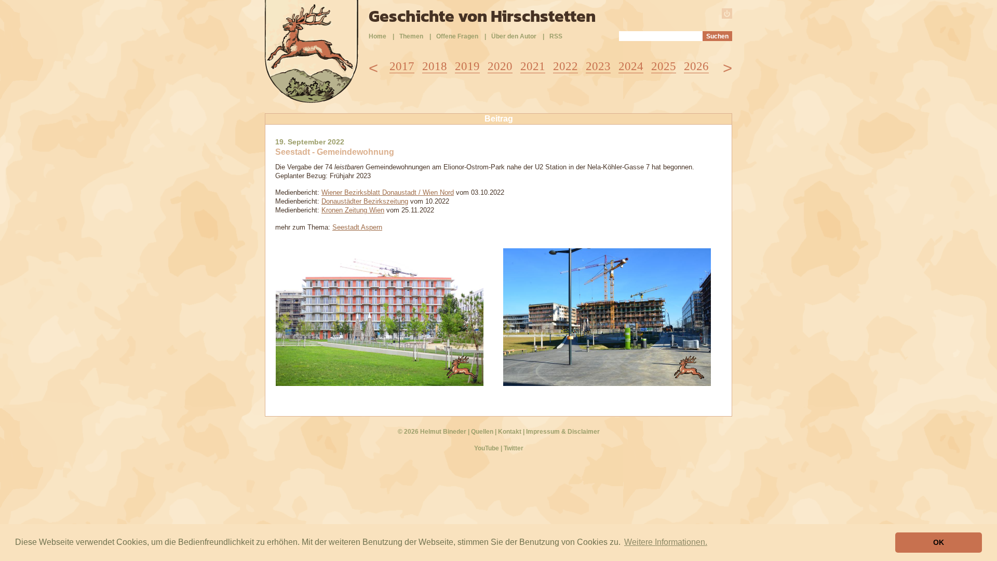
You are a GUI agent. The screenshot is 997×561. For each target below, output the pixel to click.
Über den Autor (513, 36)
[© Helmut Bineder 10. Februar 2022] (607, 383)
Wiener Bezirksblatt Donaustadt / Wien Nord (387, 192)
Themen (411, 36)
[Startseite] (311, 100)
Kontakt (509, 431)
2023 (598, 66)
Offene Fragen (457, 36)
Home (377, 36)
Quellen (482, 431)
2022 (565, 66)
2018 (434, 66)
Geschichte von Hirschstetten (482, 16)
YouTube (486, 448)
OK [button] (938, 542)
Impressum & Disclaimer (563, 431)
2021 (532, 66)
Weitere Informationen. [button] (665, 542)
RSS (555, 36)
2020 (500, 66)
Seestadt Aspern (357, 227)
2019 (467, 66)
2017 (401, 66)
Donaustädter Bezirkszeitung (364, 201)
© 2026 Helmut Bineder (432, 431)
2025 (663, 66)
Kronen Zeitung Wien (352, 210)
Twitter (513, 448)
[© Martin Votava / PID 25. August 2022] (379, 383)
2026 (696, 66)
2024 (630, 66)
